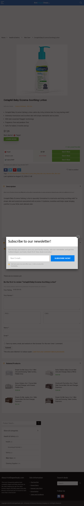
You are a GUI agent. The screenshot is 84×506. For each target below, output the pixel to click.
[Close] (78, 237)
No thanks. (14, 266)
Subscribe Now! (63, 258)
